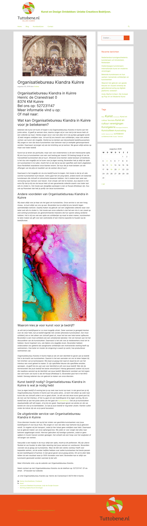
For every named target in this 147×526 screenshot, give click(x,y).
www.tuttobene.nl (48, 510)
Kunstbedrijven (38, 26)
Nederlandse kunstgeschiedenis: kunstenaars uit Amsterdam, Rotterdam (115, 60)
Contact (50, 26)
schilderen (119, 134)
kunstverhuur (63, 401)
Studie (115, 136)
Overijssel (38, 481)
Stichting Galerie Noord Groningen (31, 488)
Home (20, 26)
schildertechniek (107, 136)
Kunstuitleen (108, 130)
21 (119, 169)
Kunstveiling (120, 130)
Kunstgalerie (109, 127)
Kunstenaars (116, 117)
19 (111, 169)
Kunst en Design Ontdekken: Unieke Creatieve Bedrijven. (76, 11)
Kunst (22, 483)
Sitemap (27, 510)
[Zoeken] (127, 38)
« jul (103, 184)
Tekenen (120, 136)
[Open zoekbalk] (129, 27)
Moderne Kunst (109, 134)
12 (111, 165)
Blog (27, 26)
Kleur (103, 117)
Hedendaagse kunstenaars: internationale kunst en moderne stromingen (115, 68)
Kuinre (22, 481)
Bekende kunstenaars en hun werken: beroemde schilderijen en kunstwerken (115, 77)
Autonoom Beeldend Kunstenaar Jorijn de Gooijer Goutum (39, 485)
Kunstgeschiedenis (122, 127)
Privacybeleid (36, 510)
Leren (103, 134)
